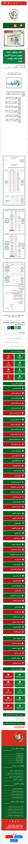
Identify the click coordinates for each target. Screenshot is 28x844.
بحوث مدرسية (18, 653)
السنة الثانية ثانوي (16, 455)
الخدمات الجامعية (16, 506)
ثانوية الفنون (18, 475)
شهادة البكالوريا (17, 465)
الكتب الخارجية (17, 580)
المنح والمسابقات (17, 501)
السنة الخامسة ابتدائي (15, 413)
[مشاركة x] (12, 327)
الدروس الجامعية (16, 497)
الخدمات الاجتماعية (16, 569)
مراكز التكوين (18, 533)
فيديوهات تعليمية (16, 648)
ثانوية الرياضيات (17, 470)
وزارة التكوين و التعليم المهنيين (16, 776)
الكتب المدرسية (17, 575)
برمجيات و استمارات (16, 549)
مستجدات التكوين (16, 513)
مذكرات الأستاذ (17, 617)
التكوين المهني (19, 762)
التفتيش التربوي (17, 626)
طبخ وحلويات (17, 523)
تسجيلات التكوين (17, 518)
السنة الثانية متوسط (16, 424)
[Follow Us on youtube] (15, 821)
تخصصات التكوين (16, 528)
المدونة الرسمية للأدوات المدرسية (15, 812)
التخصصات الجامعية (15, 492)
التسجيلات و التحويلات (15, 554)
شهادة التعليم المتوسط (15, 439)
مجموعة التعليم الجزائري (17, 797)
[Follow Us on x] (18, 821)
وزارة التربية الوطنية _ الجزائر (16, 770)
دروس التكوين (17, 538)
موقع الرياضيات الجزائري (17, 791)
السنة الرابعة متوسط (15, 434)
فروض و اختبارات (16, 643)
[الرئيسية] (21, 25)
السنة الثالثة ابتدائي (16, 403)
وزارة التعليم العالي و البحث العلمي (15, 773)
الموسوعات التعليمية (15, 595)
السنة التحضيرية (17, 388)
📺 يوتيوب (9, 836)
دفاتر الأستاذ (18, 612)
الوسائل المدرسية (16, 585)
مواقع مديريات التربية (18, 779)
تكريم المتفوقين (17, 663)
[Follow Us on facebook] (10, 821)
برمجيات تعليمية (16, 622)
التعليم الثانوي (20, 755)
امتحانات (9, 67)
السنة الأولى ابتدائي (16, 393)
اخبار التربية (18, 559)
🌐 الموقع (14, 840)
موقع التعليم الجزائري (18, 788)
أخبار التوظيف (15, 67)
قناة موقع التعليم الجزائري (17, 794)
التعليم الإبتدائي (19, 753)
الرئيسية (21, 67)
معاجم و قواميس (16, 600)
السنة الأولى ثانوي (16, 450)
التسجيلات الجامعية (16, 482)
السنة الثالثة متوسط (16, 429)
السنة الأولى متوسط (16, 419)
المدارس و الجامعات (15, 487)
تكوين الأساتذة (17, 631)
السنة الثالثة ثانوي (16, 460)
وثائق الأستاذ (18, 607)
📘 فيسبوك (18, 836)
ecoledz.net (9, 827)
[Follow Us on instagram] (13, 821)
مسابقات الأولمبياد (16, 658)
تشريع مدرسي (17, 564)
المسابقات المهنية (16, 544)
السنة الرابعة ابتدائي (16, 408)
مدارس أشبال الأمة (16, 444)
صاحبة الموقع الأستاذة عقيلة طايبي (15, 815)
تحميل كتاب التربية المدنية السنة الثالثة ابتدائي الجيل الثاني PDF (14, 43)
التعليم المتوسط (19, 759)
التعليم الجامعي (19, 757)
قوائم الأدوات (17, 590)
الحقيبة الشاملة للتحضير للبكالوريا (15, 809)
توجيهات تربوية (17, 638)
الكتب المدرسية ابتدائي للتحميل (16, 806)
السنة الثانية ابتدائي (16, 398)
